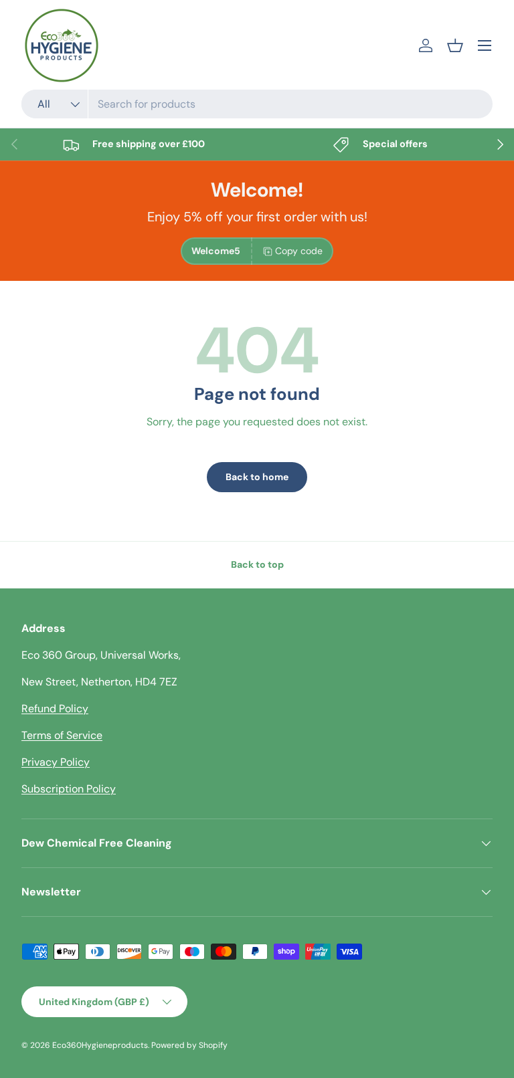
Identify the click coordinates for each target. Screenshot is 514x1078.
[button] (455, 45)
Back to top (257, 564)
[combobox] (257, 104)
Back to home (257, 477)
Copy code (299, 251)
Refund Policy (54, 709)
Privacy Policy (55, 762)
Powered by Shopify (189, 1045)
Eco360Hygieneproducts (100, 1045)
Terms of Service (61, 735)
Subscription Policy (68, 789)
